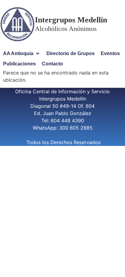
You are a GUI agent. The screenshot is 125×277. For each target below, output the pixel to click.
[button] (21, 53)
